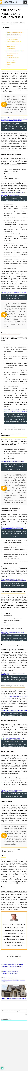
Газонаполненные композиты (15, 32)
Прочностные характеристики (15, 51)
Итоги (8, 67)
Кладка (8, 64)
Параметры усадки (12, 60)
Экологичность (11, 62)
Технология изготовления (14, 34)
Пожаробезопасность (13, 57)
